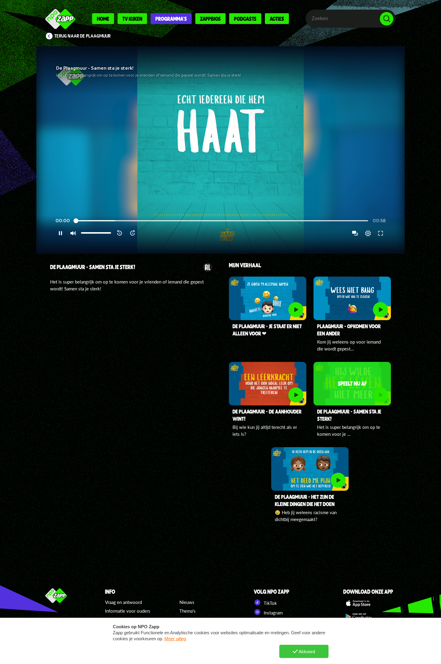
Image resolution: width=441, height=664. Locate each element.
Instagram (272, 612)
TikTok (269, 603)
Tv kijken (132, 18)
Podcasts (245, 18)
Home (103, 18)
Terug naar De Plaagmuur (82, 36)
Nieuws (186, 602)
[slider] (221, 221)
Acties (277, 18)
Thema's (187, 611)
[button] (220, 150)
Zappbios (210, 18)
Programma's (171, 18)
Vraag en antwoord (123, 602)
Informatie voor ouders (127, 611)
